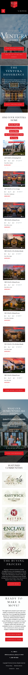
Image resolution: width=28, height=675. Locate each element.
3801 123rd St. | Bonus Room (12, 375)
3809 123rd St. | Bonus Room (12, 282)
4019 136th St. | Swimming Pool (12, 158)
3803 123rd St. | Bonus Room (12, 220)
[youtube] (15, 652)
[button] (5, 448)
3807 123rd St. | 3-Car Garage (12, 189)
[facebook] (11, 652)
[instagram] (16, 652)
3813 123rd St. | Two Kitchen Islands (13, 344)
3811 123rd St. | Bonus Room (12, 313)
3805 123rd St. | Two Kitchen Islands (13, 251)
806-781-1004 (23, 11)
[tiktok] (13, 652)
